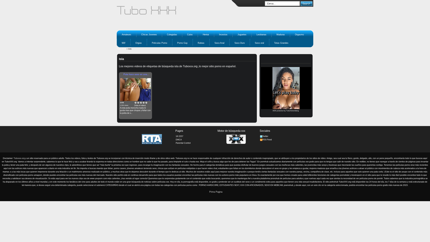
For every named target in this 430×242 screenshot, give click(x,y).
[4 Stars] (143, 102)
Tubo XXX (121, 49)
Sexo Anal (219, 43)
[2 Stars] (138, 102)
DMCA (179, 139)
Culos (190, 34)
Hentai (206, 34)
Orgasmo (299, 34)
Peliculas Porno (159, 43)
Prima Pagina (215, 192)
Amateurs (126, 34)
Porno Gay (182, 43)
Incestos (223, 34)
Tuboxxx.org (19, 158)
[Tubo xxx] (176, 11)
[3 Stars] (141, 102)
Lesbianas (261, 34)
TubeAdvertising (292, 111)
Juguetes (242, 34)
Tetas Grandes (281, 43)
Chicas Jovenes (149, 34)
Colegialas (172, 34)
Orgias (138, 43)
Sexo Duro (239, 43)
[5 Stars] (146, 102)
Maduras (280, 34)
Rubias (201, 43)
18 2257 (179, 136)
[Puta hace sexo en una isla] (135, 89)
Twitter (265, 136)
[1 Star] (135, 102)
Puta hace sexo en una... (136, 74)
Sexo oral (259, 43)
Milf (123, 43)
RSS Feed (267, 139)
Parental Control (183, 143)
